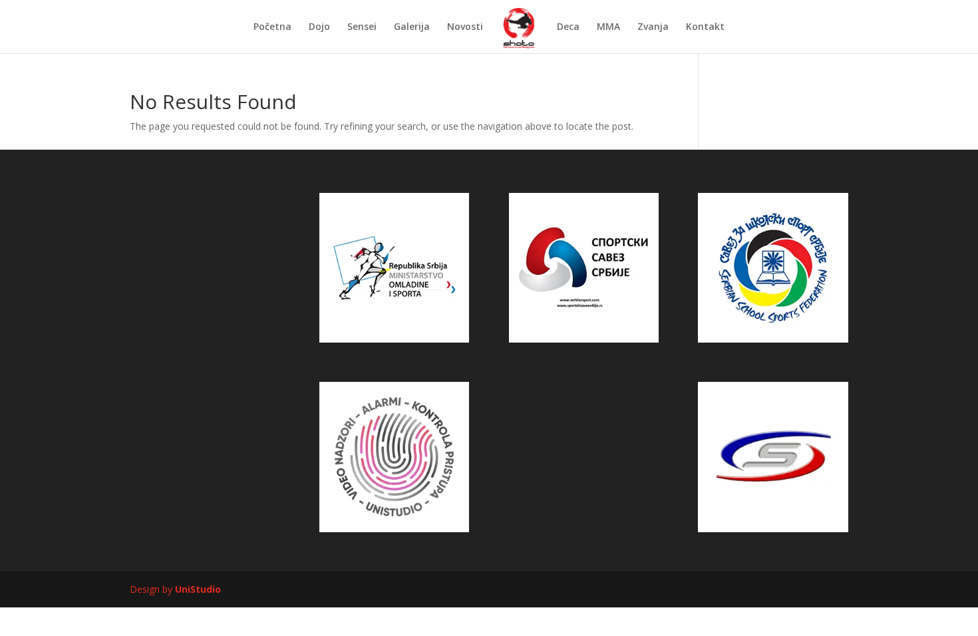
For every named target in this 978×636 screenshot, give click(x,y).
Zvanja (653, 27)
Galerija (412, 27)
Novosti (465, 27)
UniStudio (198, 589)
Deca (568, 27)
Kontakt (705, 27)
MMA (608, 27)
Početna (272, 27)
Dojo (319, 27)
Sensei (362, 27)
